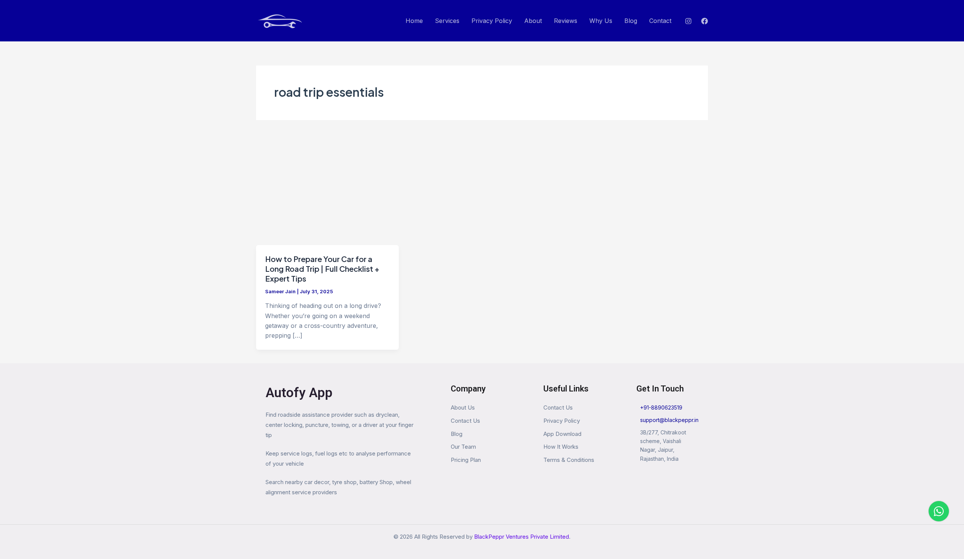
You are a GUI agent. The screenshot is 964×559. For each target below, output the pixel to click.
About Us (463, 407)
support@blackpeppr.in (669, 420)
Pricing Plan (466, 459)
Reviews (565, 20)
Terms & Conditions (568, 459)
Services (447, 20)
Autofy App (299, 393)
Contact (660, 20)
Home (414, 20)
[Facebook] (704, 21)
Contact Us (465, 420)
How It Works (560, 446)
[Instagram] (688, 21)
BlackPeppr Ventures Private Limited (521, 536)
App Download (562, 433)
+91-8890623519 (661, 407)
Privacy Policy (491, 20)
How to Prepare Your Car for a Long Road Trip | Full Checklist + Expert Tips (322, 268)
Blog (630, 20)
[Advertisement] (482, 188)
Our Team (463, 446)
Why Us (600, 20)
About (533, 20)
